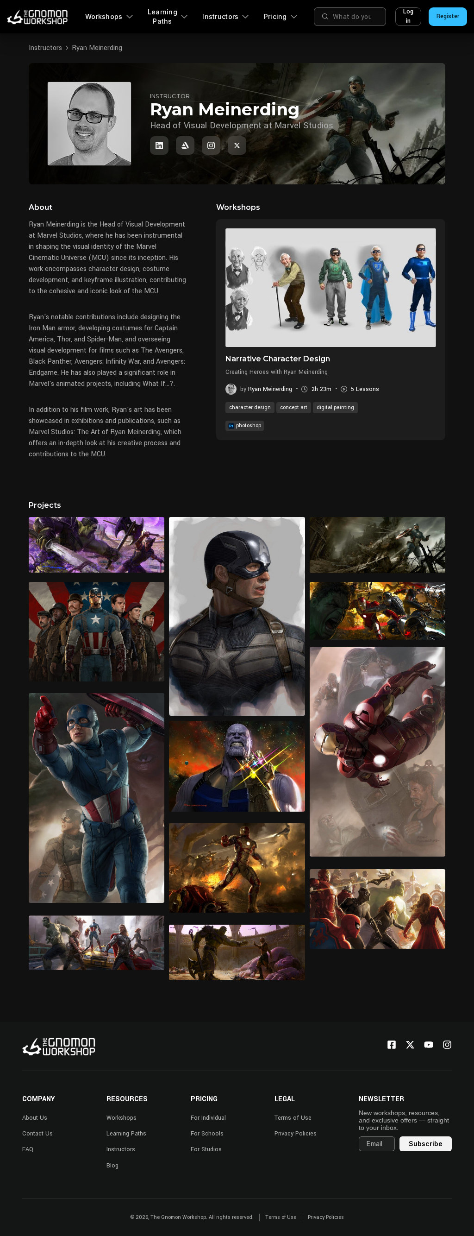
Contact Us (37, 1133)
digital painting (335, 407)
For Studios (206, 1149)
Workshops (104, 16)
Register (448, 16)
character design (250, 407)
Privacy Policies (295, 1133)
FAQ (27, 1149)
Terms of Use (293, 1118)
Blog (112, 1165)
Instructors (220, 16)
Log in (408, 16)
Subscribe (426, 1144)
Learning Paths (162, 16)
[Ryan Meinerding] (159, 145)
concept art (293, 407)
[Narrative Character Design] (330, 287)
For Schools (207, 1133)
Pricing (275, 16)
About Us (34, 1118)
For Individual (208, 1118)
